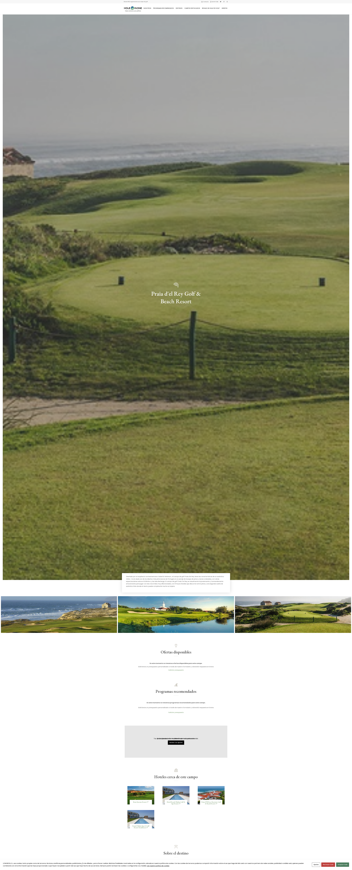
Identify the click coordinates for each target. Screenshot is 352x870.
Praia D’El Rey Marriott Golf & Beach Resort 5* (211, 803)
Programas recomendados (163, 8)
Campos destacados (192, 8)
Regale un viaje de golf (211, 8)
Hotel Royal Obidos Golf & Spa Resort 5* (176, 803)
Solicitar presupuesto (176, 670)
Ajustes (316, 864)
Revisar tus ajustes (176, 742)
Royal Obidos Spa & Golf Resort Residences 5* (140, 827)
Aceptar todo (343, 864)
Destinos (179, 8)
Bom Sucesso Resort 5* (140, 802)
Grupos (224, 8)
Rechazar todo (328, 864)
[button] (3, 614)
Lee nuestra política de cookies (158, 866)
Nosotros (147, 8)
